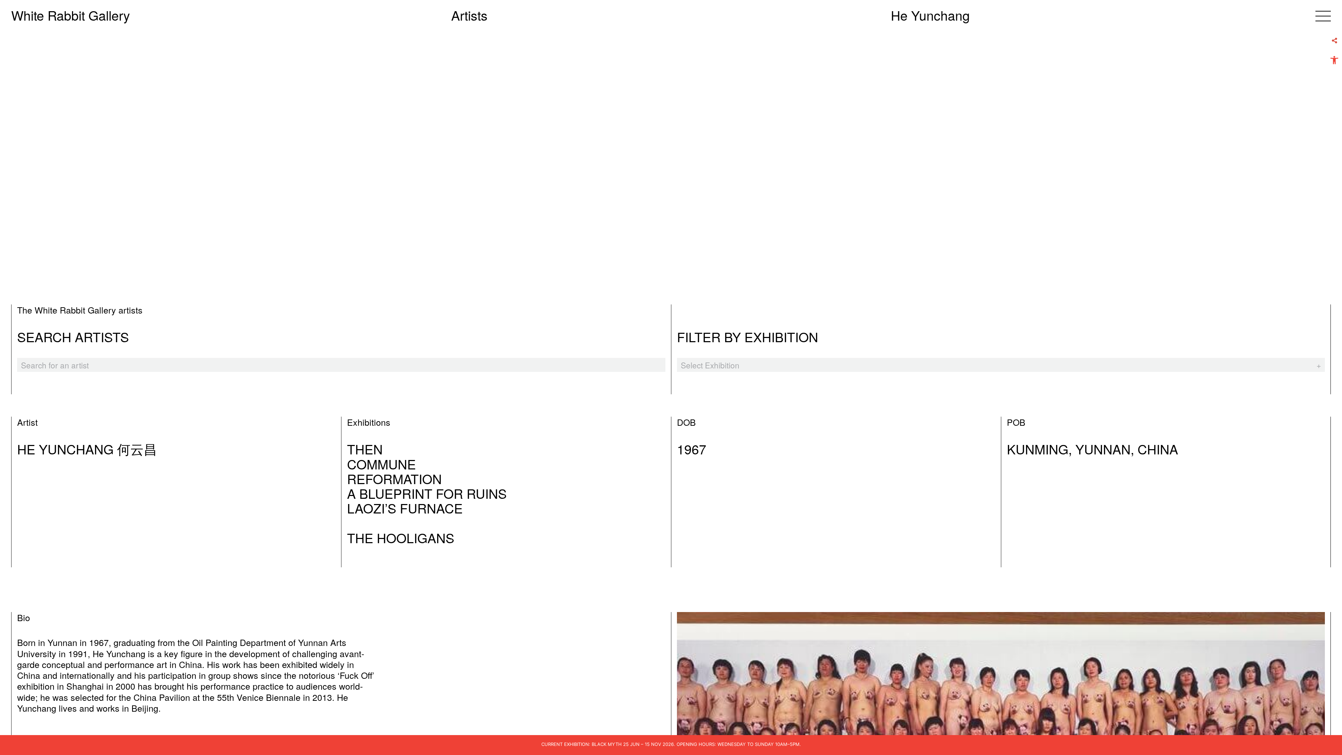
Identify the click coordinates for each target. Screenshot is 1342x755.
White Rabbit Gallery (70, 15)
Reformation (394, 478)
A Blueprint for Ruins (427, 493)
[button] (1334, 60)
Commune (381, 463)
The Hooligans (400, 537)
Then (365, 448)
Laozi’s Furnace (405, 507)
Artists (469, 15)
